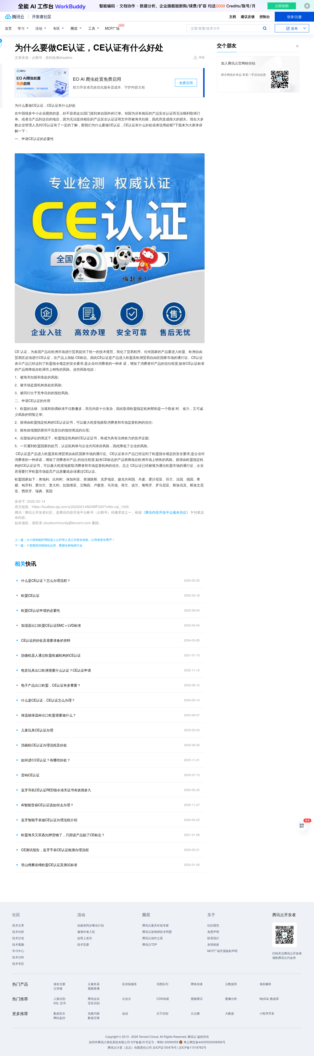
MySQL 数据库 (269, 998)
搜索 (265, 28)
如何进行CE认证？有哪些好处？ (45, 759)
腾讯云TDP (149, 944)
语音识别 (94, 1003)
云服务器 (94, 984)
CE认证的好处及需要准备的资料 (45, 640)
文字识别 (162, 1013)
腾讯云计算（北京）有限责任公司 (130, 1047)
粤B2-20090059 (168, 1042)
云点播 (195, 1013)
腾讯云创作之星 (152, 938)
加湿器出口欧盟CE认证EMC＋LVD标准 (51, 625)
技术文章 (18, 925)
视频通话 (197, 998)
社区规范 (213, 925)
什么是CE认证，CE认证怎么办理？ (48, 700)
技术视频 (18, 944)
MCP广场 (112, 28)
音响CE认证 (30, 774)
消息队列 (162, 984)
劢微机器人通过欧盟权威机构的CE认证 (51, 655)
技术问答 (18, 931)
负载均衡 (94, 1013)
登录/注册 (294, 16)
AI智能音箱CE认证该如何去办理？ (47, 804)
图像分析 (231, 998)
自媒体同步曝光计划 (90, 925)
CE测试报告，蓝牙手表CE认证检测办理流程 (55, 849)
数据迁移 (94, 1018)
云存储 (57, 988)
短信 (125, 1013)
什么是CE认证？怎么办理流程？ (45, 580)
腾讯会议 (94, 998)
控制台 (265, 16)
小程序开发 (267, 1013)
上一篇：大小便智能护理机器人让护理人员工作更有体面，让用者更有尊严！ (65, 539)
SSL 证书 (59, 1003)
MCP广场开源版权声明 (222, 951)
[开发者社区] (41, 17)
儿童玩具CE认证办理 (37, 730)
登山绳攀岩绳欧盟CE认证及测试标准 (49, 864)
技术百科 (18, 957)
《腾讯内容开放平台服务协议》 (166, 512)
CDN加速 (163, 998)
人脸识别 (59, 998)
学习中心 (18, 951)
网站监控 (59, 1018)
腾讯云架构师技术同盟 (157, 931)
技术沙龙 (18, 938)
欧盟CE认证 (30, 595)
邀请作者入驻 (86, 931)
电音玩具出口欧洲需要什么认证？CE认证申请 (56, 670)
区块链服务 (129, 984)
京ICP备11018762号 (192, 1047)
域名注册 (59, 984)
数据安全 (59, 1013)
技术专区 (18, 963)
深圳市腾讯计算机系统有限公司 (109, 1042)
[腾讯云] (14, 16)
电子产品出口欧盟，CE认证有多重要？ (51, 685)
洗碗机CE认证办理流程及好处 (44, 745)
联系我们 (213, 938)
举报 (202, 57)
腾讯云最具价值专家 (155, 925)
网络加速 (197, 984)
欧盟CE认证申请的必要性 (40, 610)
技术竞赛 (83, 944)
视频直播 (94, 988)
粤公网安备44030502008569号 (204, 1042)
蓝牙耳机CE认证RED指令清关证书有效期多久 (56, 789)
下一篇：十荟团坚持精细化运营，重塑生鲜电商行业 (48, 545)
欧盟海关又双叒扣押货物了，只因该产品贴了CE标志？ (63, 834)
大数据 (229, 1013)
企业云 (126, 998)
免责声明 (213, 931)
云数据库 (231, 984)
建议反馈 (248, 16)
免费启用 (186, 82)
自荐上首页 (84, 938)
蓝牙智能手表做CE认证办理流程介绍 (49, 819)
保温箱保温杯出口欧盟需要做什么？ (48, 715)
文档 (232, 16)
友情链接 (213, 944)
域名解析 (265, 984)
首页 (8, 28)
